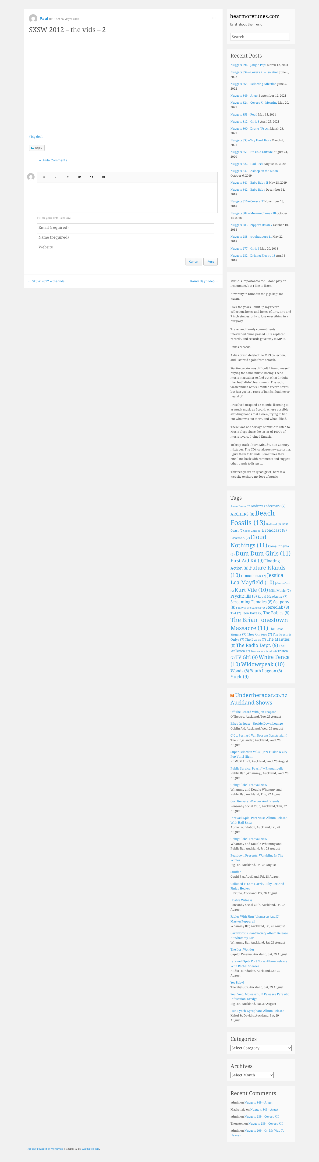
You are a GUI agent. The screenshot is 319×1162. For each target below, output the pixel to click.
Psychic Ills (243, 596)
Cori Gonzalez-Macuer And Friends (254, 801)
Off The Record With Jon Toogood (253, 712)
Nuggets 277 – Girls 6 (244, 249)
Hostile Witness (241, 900)
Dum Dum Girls (263, 553)
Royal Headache (272, 596)
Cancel (193, 261)
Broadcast (274, 530)
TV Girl (246, 657)
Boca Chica (253, 530)
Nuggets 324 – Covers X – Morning (253, 103)
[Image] (79, 175)
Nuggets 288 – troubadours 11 (251, 237)
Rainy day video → (204, 281)
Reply (38, 148)
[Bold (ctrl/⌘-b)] (43, 175)
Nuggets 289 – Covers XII (262, 1116)
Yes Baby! (237, 982)
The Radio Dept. (257, 645)
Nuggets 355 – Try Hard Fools (250, 140)
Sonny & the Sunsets (250, 607)
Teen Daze (252, 613)
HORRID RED (253, 576)
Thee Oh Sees (259, 634)
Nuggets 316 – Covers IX (247, 201)
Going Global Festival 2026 (248, 785)
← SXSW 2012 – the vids (46, 281)
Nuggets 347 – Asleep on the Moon (254, 171)
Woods (239, 670)
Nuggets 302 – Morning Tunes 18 (253, 213)
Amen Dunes (240, 506)
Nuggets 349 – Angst (244, 96)
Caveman (240, 538)
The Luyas (255, 639)
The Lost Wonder (242, 949)
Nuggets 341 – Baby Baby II (249, 183)
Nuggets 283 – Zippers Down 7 (251, 225)
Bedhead (273, 524)
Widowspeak (263, 664)
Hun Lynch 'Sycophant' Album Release (257, 1011)
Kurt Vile (251, 589)
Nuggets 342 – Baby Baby (247, 190)
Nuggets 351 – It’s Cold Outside (251, 152)
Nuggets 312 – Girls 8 (244, 121)
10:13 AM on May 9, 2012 (64, 19)
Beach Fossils (252, 517)
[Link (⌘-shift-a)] (67, 175)
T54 (235, 613)
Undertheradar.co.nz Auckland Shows (258, 698)
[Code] (103, 175)
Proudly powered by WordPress (45, 1148)
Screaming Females (251, 601)
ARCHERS (242, 514)
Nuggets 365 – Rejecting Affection (253, 84)
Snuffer (235, 872)
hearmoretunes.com (255, 15)
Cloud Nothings (248, 541)
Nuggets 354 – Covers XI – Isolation (254, 72)
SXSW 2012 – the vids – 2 (67, 29)
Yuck (239, 676)
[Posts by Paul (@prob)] (33, 20)
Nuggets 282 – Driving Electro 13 (252, 256)
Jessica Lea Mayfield (257, 578)
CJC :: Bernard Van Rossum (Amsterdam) (258, 735)
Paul (44, 18)
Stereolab (277, 607)
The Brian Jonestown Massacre (259, 624)
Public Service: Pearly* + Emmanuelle (257, 768)
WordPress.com (90, 1148)
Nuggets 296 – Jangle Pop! (248, 65)
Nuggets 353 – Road (243, 114)
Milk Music (280, 590)
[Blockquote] (91, 175)
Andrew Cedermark (268, 506)
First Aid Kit (247, 560)
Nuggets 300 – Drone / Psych (249, 129)
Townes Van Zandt (264, 651)
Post (210, 261)
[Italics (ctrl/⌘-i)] (55, 175)
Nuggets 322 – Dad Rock (246, 164)
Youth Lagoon (266, 670)
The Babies (276, 612)
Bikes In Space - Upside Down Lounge (256, 724)
